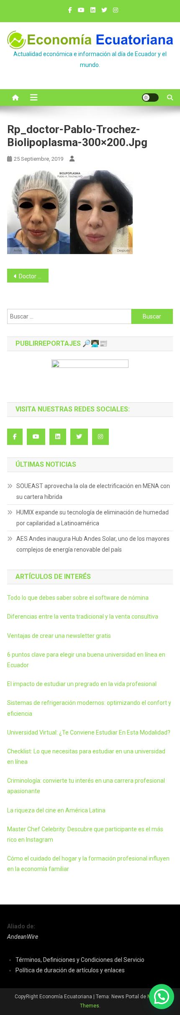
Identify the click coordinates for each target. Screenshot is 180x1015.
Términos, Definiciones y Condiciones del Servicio (79, 959)
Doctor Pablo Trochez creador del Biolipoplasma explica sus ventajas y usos (34, 276)
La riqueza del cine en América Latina (56, 810)
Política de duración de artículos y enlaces (70, 970)
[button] (161, 996)
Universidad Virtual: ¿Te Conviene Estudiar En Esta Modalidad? (88, 732)
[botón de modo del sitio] (150, 97)
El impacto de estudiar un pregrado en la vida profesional (82, 684)
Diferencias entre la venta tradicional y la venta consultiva (82, 616)
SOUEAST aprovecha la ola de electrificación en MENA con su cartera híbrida (93, 491)
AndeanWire (22, 936)
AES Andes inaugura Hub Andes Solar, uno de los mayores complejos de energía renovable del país (93, 544)
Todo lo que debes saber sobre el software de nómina (78, 597)
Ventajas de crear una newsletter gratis (59, 635)
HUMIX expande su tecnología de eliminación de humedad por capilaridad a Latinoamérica (92, 518)
